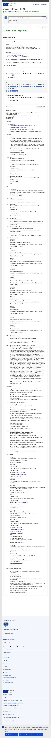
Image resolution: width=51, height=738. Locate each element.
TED (4, 27)
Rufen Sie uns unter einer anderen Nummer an (13, 703)
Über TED (5, 663)
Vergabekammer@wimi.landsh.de (20, 502)
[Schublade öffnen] (4, 36)
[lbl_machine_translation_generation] (22, 95)
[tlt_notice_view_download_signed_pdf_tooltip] (13, 75)
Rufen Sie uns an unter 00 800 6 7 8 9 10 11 (12, 700)
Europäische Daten (7, 675)
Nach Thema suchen (30, 21)
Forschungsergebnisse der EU (9, 677)
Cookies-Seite (41, 727)
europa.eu (10, 694)
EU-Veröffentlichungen (8, 682)
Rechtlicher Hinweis (7, 652)
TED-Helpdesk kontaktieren (9, 639)
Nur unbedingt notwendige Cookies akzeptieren (31, 734)
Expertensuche (21, 21)
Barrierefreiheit (6, 657)
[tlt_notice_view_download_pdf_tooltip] (6, 86)
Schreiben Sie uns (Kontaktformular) (10, 705)
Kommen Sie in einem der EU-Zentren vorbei (12, 708)
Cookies (5, 654)
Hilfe (4, 637)
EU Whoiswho (6, 680)
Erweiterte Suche (12, 21)
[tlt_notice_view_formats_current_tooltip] (44, 106)
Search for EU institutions (8, 714)
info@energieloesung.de (18, 529)
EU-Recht (5, 672)
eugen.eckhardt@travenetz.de (16, 55)
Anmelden (37, 4)
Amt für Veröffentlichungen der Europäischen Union (15, 628)
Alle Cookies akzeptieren (12, 734)
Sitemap (5, 666)
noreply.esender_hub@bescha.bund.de (21, 559)
